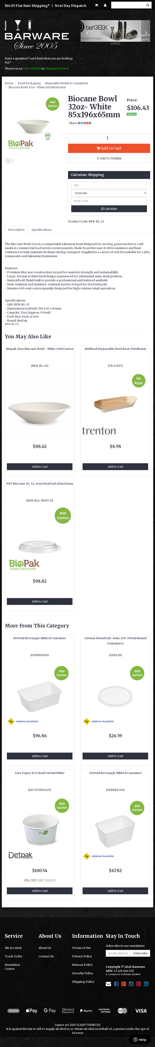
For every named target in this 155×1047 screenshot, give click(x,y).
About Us (45, 948)
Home (9, 83)
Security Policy (82, 973)
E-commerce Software (118, 974)
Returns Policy (82, 965)
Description (16, 230)
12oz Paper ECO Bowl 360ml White (40, 773)
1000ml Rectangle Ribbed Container (39, 638)
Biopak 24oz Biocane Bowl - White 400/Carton (39, 349)
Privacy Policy (82, 956)
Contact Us (46, 956)
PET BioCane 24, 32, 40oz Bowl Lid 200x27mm (39, 483)
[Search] (148, 5)
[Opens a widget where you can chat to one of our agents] (140, 1040)
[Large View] (10, 161)
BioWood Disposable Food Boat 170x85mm (115, 349)
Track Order (13, 956)
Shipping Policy (83, 982)
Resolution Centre (12, 967)
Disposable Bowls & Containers (66, 83)
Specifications (41, 230)
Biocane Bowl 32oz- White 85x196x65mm (37, 87)
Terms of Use (81, 948)
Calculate (110, 209)
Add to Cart (110, 148)
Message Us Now (57, 68)
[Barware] (37, 38)
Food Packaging (29, 83)
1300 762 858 (32, 68)
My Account (13, 948)
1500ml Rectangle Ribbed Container (115, 773)
